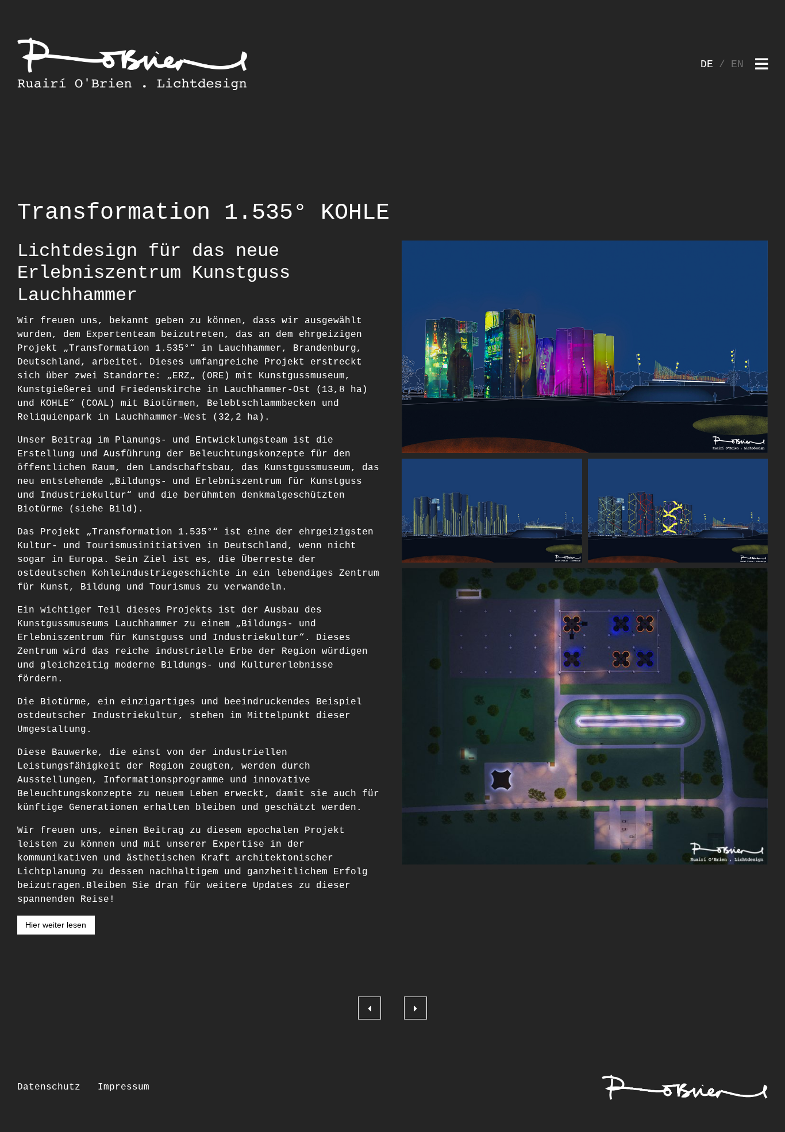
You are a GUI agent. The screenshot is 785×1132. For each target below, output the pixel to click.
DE (707, 64)
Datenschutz (48, 1087)
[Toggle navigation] (761, 65)
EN (737, 64)
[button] (585, 346)
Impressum (123, 1087)
